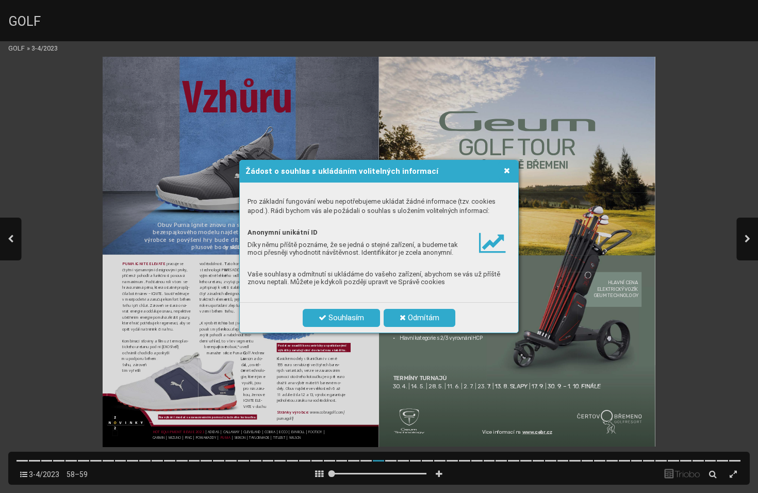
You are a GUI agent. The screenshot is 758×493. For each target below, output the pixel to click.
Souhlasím (345, 317)
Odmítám (422, 317)
